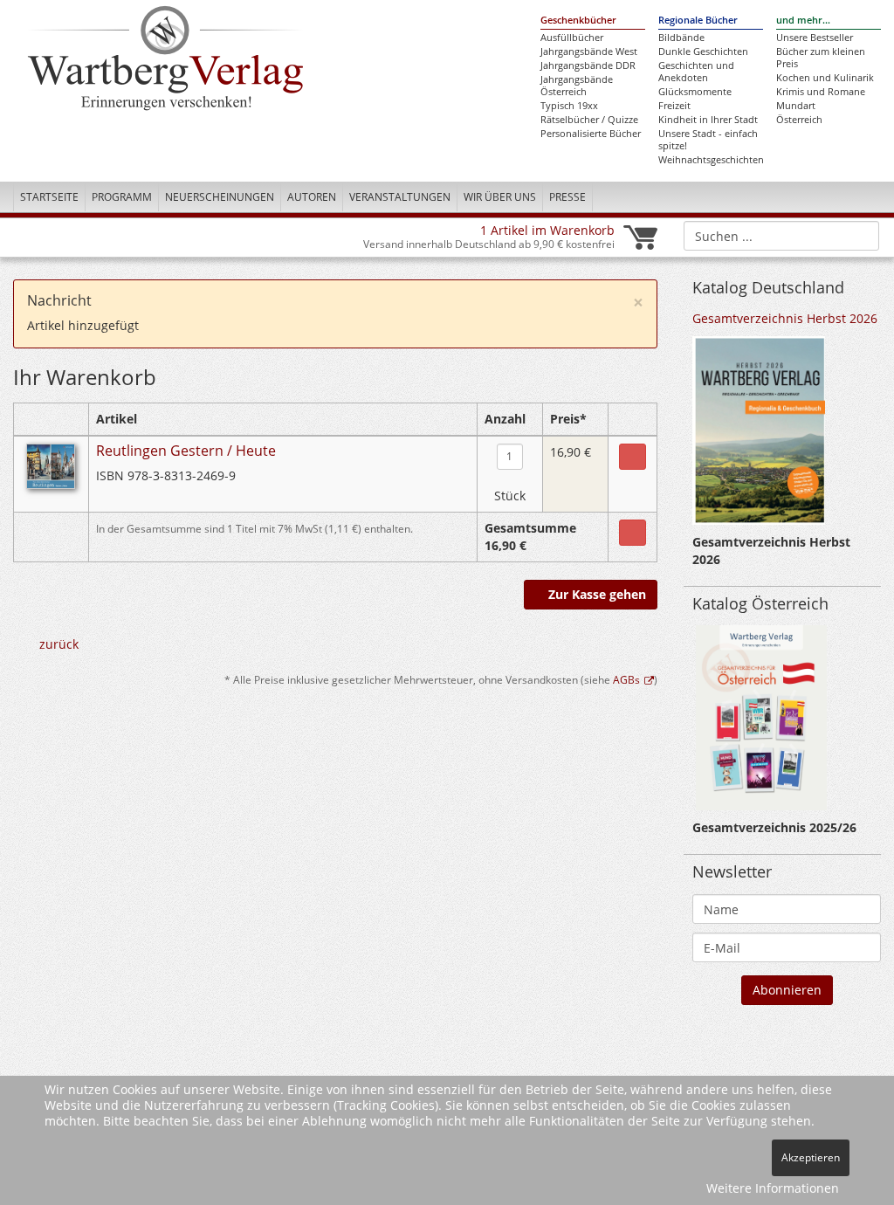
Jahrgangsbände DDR (588, 65)
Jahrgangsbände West (588, 51)
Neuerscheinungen (219, 196)
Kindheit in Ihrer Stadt (708, 120)
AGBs (626, 679)
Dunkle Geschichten (703, 51)
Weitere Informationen (772, 1188)
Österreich (799, 120)
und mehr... (803, 20)
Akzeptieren (810, 1157)
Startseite (49, 196)
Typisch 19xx (569, 106)
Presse (567, 196)
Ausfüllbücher (571, 37)
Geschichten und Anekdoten (696, 71)
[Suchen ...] (860, 234)
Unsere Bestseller (814, 37)
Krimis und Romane (820, 92)
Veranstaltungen (399, 196)
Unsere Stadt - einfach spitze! (708, 139)
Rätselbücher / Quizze (589, 120)
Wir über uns (500, 196)
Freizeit (674, 106)
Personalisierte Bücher (590, 133)
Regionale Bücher (698, 20)
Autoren (311, 196)
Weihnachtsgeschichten (710, 160)
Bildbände (681, 37)
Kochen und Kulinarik (825, 78)
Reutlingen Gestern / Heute (186, 450)
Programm (122, 196)
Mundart (795, 106)
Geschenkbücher (578, 20)
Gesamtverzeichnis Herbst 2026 (784, 318)
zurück (59, 644)
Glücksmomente (695, 92)
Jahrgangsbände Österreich (576, 85)
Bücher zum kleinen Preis (820, 57)
